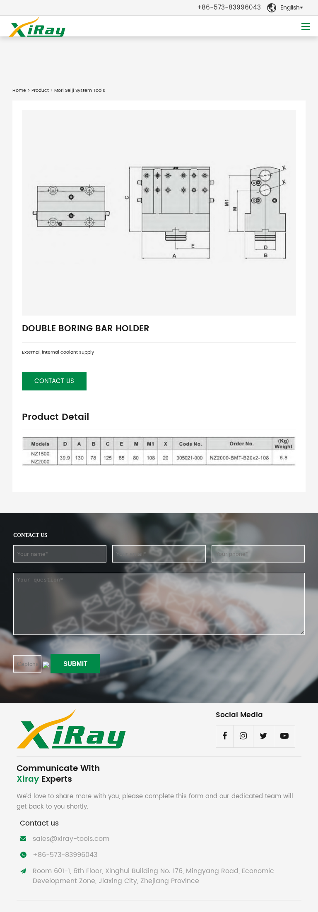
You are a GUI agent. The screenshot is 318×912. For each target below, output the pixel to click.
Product (40, 90)
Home (19, 90)
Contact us (54, 381)
